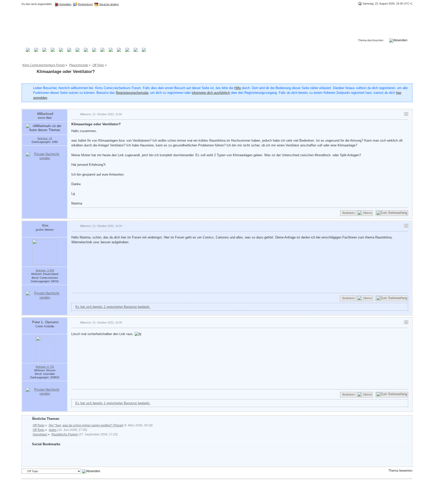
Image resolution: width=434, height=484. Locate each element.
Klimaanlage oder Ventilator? (66, 71)
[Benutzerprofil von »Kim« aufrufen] (44, 252)
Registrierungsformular (132, 93)
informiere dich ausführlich (211, 93)
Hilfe (237, 88)
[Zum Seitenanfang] (392, 213)
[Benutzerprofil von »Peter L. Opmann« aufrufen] (45, 348)
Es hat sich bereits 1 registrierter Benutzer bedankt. (112, 307)
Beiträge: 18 (44, 138)
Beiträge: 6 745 (45, 366)
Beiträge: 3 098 (45, 270)
